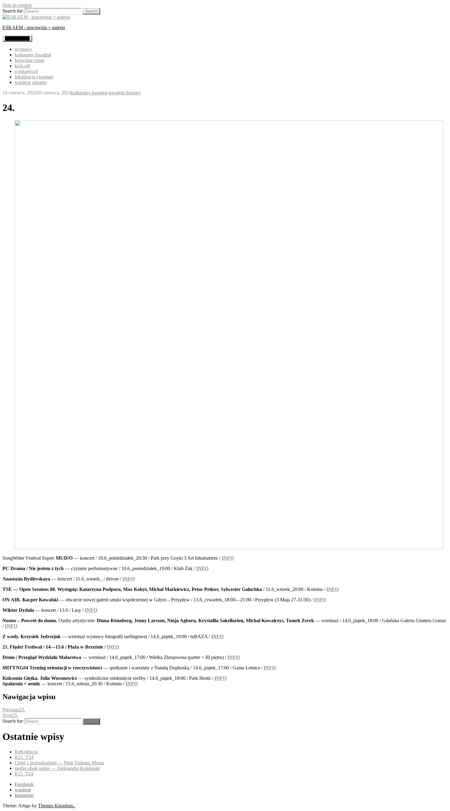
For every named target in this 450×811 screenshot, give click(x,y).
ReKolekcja (26, 751)
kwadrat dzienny (125, 92)
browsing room (29, 60)
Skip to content (17, 5)
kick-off (22, 65)
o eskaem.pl (26, 71)
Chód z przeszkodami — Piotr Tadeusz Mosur (59, 762)
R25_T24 (24, 773)
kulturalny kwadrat (33, 54)
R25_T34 (24, 757)
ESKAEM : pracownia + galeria (33, 27)
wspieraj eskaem (31, 82)
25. (10, 715)
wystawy (23, 49)
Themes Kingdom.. (56, 805)
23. (13, 709)
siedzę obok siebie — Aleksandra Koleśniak (57, 768)
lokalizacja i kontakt (34, 76)
